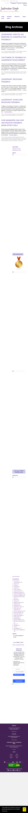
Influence (16, 601)
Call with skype (14, 739)
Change (15, 585)
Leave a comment (19, 52)
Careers (6, 137)
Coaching (10, 137)
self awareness (15, 140)
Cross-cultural (17, 589)
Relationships (16, 616)
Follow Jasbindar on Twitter (18, 636)
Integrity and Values (18, 602)
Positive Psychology (18, 615)
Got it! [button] (24, 809)
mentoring (10, 140)
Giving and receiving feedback (10, 51)
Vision (24, 16)
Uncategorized (17, 628)
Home (2, 16)
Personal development (17, 138)
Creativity (16, 588)
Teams (15, 624)
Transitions (16, 625)
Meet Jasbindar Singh (18, 254)
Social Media (16, 618)
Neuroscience (17, 605)
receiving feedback (11, 52)
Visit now (14, 749)
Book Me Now (18, 681)
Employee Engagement (19, 595)
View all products (16, 576)
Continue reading (11, 49)
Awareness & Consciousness (17, 581)
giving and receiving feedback (10, 72)
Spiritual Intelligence (18, 619)
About (8, 18)
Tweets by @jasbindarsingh (18, 644)
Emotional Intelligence (16, 137)
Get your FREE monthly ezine (18, 471)
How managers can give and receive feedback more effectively (12, 122)
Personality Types (17, 614)
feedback (20, 51)
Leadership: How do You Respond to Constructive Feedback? (13, 37)
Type (15, 626)
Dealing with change (18, 592)
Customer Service (17, 591)
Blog (2, 18)
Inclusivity (16, 599)
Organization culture (18, 606)
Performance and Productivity (17, 608)
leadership (18, 71)
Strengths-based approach (19, 621)
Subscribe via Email (16, 150)
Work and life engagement (19, 629)
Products (17, 16)
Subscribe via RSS (16, 148)
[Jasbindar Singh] (9, 11)
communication (21, 113)
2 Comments (20, 140)
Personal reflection (18, 612)
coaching (24, 71)
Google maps (14, 731)
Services (9, 16)
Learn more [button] (4, 810)
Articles (11, 757)
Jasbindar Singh (19, 768)
